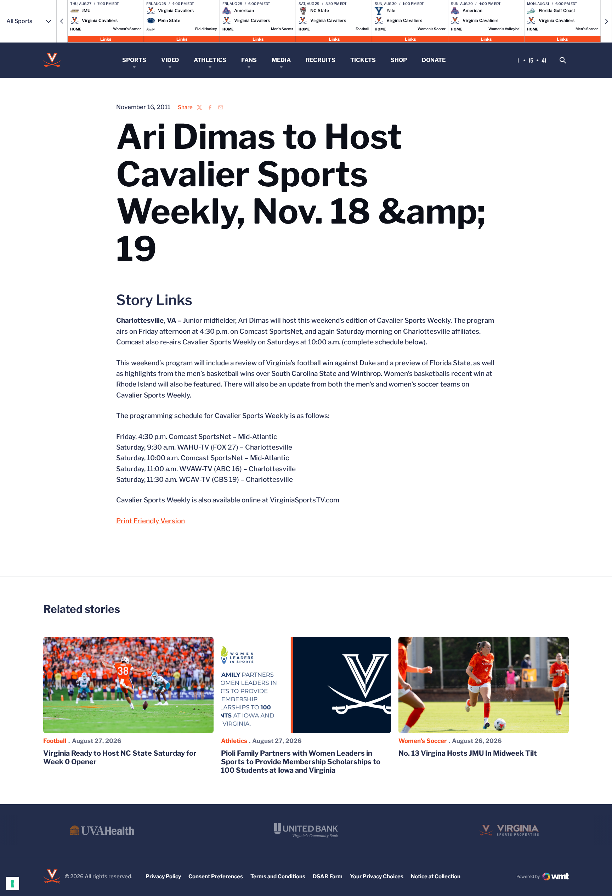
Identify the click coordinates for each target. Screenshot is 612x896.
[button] (62, 21)
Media (281, 60)
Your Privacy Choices (376, 876)
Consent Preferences (215, 876)
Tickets (363, 60)
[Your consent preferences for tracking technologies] (12, 883)
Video (170, 60)
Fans (249, 60)
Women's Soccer (422, 740)
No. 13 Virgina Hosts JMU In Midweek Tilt (467, 753)
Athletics (210, 60)
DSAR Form (327, 876)
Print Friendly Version (150, 521)
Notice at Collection (435, 876)
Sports (134, 60)
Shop (399, 60)
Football (55, 740)
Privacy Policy (163, 876)
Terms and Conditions (277, 876)
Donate (434, 60)
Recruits (320, 60)
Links (105, 38)
